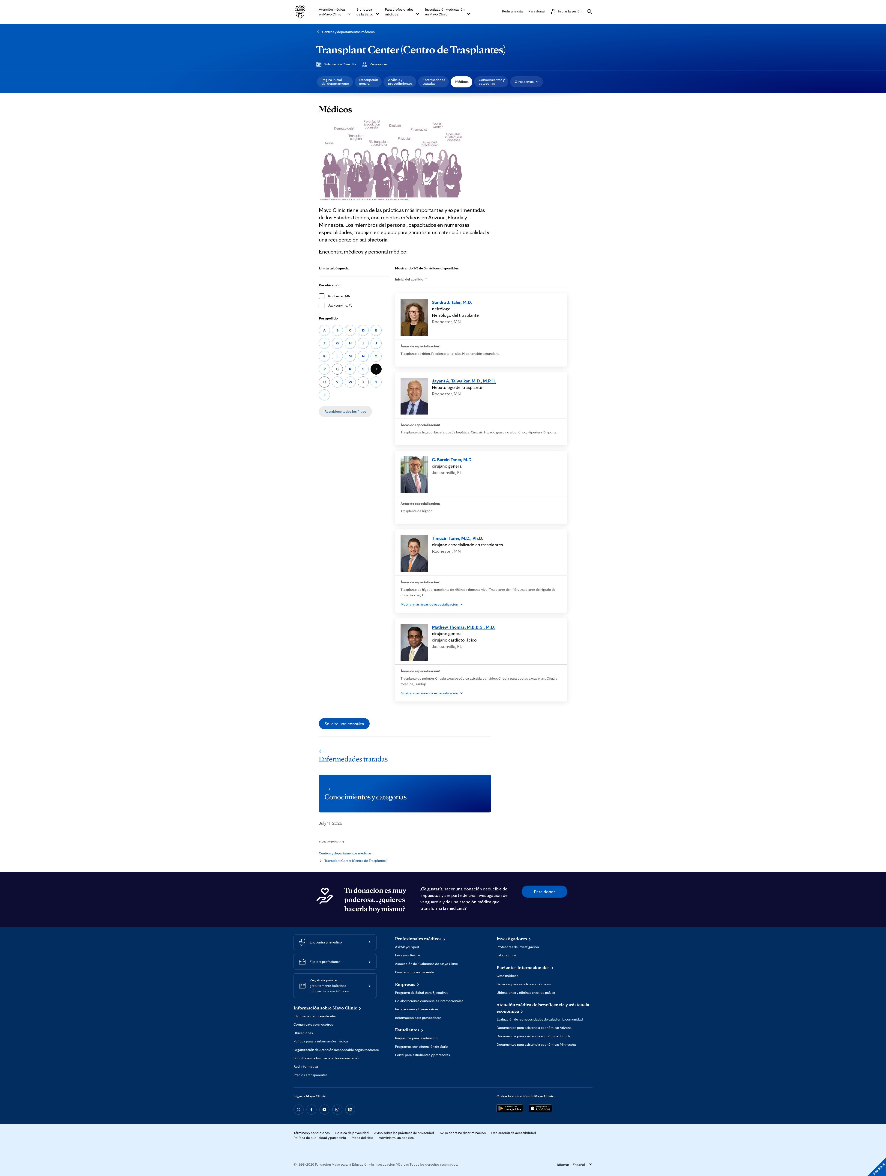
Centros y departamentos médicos (348, 32)
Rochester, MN (339, 296)
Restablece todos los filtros (345, 411)
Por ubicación (330, 285)
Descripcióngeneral (368, 82)
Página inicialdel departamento (335, 82)
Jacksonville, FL (340, 305)
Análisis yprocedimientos (400, 82)
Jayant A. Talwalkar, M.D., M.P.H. (464, 381)
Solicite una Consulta (340, 64)
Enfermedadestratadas (434, 82)
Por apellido (328, 318)
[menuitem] (335, 82)
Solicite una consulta (344, 723)
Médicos (462, 81)
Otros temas (524, 81)
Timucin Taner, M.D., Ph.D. (457, 538)
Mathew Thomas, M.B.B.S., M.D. (463, 627)
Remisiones (379, 64)
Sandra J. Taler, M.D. (452, 302)
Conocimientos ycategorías (492, 82)
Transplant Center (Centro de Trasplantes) (411, 49)
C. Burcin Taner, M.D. (452, 459)
